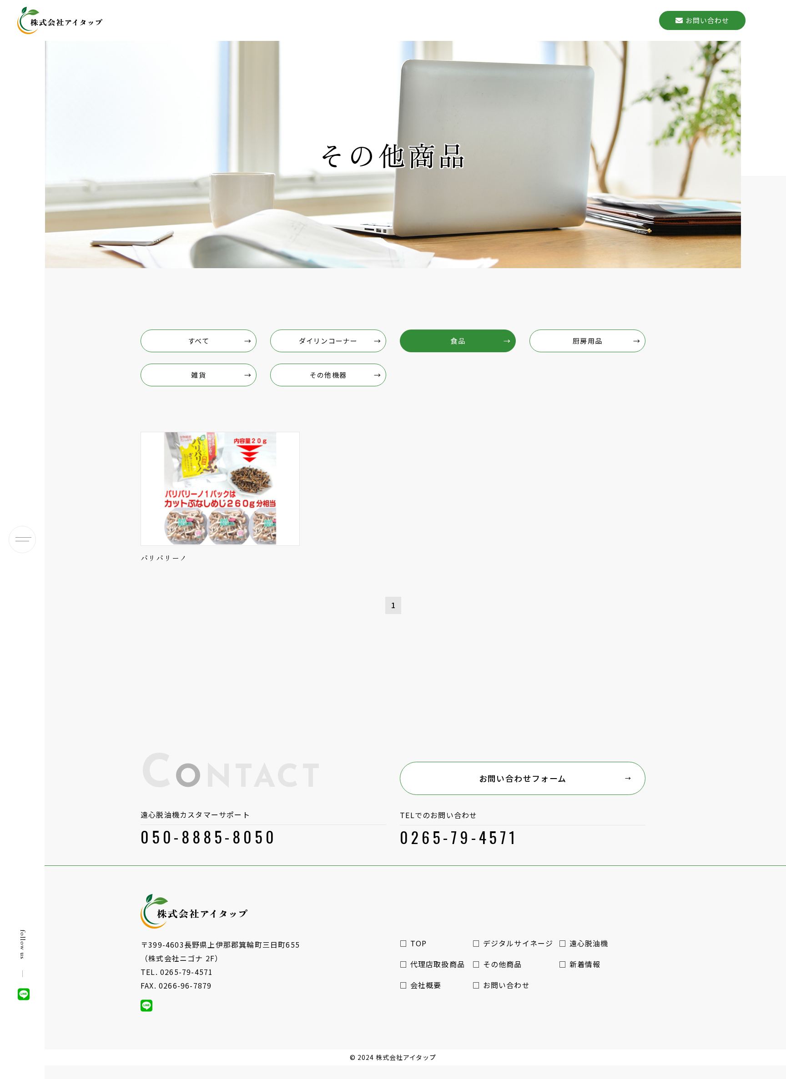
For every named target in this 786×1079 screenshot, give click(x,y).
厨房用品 (587, 340)
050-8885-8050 (209, 836)
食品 (457, 340)
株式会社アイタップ (406, 1057)
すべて (198, 340)
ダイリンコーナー (328, 340)
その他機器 (328, 375)
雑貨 (198, 375)
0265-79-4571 (459, 837)
